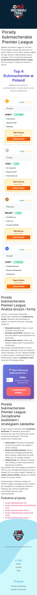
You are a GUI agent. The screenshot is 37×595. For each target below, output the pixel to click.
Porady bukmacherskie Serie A (17, 510)
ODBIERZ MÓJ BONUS (19, 391)
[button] (18, 24)
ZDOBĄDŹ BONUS (18, 139)
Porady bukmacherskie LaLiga (17, 518)
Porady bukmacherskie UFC (16, 503)
